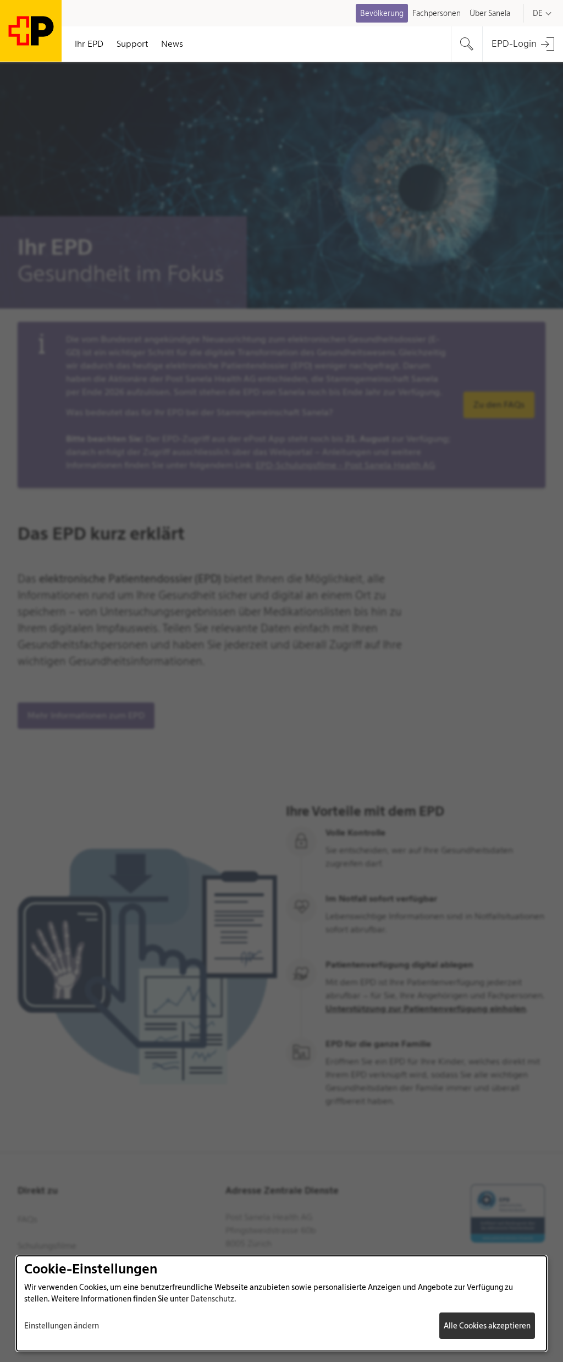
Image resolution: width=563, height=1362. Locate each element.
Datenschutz (212, 1298)
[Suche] (466, 44)
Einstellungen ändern (61, 1325)
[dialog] (281, 1303)
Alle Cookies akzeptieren (487, 1325)
